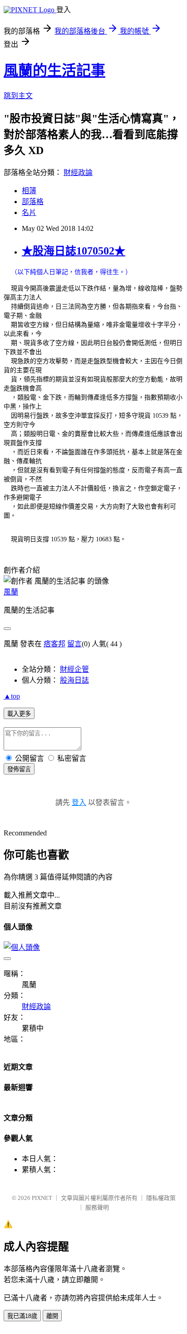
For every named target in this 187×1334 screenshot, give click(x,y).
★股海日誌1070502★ (73, 251)
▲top (12, 696)
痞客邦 (54, 644)
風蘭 (11, 592)
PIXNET (42, 1197)
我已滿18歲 (22, 1316)
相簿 (29, 191)
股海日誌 (74, 680)
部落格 (33, 201)
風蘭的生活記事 (54, 70)
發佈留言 (19, 769)
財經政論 (78, 172)
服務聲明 (97, 1207)
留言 (74, 644)
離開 (52, 1316)
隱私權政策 (161, 1197)
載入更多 (19, 713)
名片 (29, 212)
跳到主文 (18, 96)
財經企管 (74, 669)
